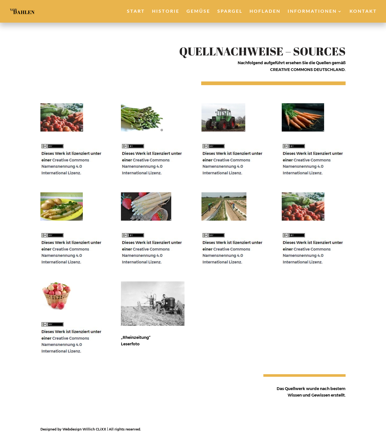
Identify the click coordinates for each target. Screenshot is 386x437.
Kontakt (363, 11)
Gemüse (198, 11)
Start (136, 11)
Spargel (229, 11)
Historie (165, 11)
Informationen (312, 11)
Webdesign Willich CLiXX (84, 429)
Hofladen (265, 11)
